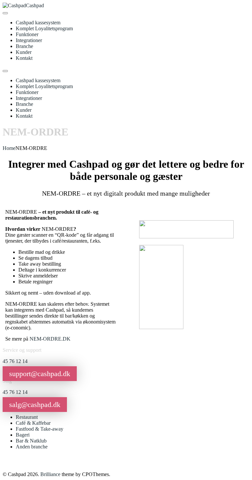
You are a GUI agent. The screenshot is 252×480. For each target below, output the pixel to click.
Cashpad (35, 5)
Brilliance (50, 474)
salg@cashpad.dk (34, 404)
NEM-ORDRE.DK (50, 339)
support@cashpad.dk (39, 374)
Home (9, 148)
